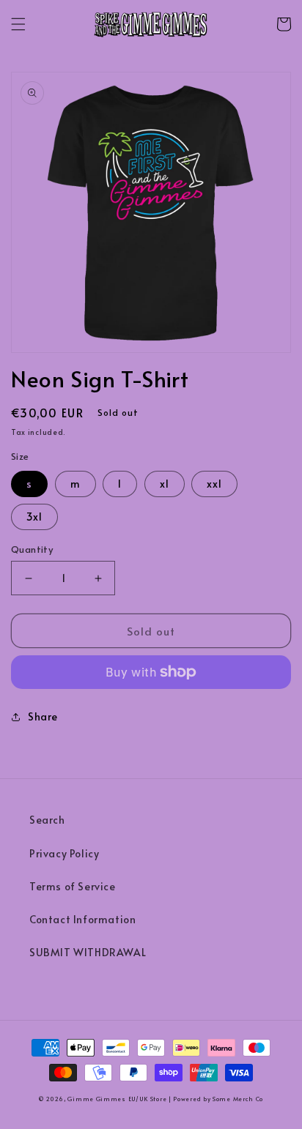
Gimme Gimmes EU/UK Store (116, 1099)
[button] (18, 24)
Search (47, 820)
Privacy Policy (64, 853)
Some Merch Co (238, 1099)
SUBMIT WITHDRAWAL (87, 952)
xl (164, 484)
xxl (214, 484)
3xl (34, 516)
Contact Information (82, 919)
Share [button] (43, 716)
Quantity (32, 549)
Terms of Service (72, 886)
